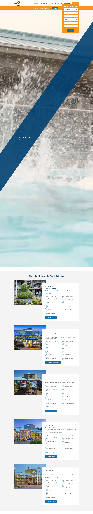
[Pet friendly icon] (63, 306)
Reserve (75, 3)
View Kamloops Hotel (51, 501)
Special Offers (44, 3)
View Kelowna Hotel (51, 456)
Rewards (51, 3)
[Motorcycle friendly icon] (63, 309)
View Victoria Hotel (51, 317)
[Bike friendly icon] (46, 309)
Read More (55, 8)
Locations (36, 3)
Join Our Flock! (58, 3)
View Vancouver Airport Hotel (53, 362)
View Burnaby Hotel (51, 411)
